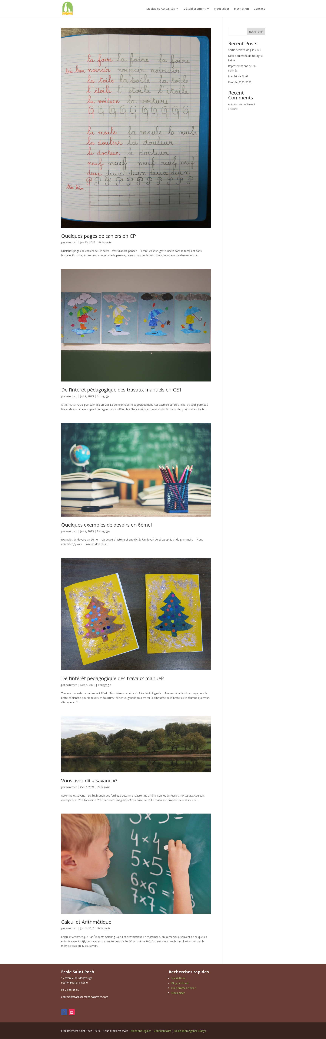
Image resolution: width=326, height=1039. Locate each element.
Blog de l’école (180, 983)
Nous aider (221, 8)
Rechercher (256, 31)
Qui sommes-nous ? (183, 988)
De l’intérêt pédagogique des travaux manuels (113, 678)
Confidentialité (162, 1031)
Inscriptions (178, 978)
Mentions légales (141, 1031)
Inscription (241, 8)
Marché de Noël (238, 76)
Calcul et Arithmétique (86, 921)
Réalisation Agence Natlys (190, 1031)
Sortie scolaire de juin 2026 (244, 50)
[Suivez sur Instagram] (72, 1012)
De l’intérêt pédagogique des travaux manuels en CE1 (121, 389)
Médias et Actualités (160, 8)
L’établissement (195, 8)
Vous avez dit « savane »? (89, 780)
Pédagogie (104, 242)
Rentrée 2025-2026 (239, 82)
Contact (259, 8)
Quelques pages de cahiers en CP (98, 235)
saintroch (71, 242)
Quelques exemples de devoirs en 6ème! (106, 524)
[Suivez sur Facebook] (64, 1012)
